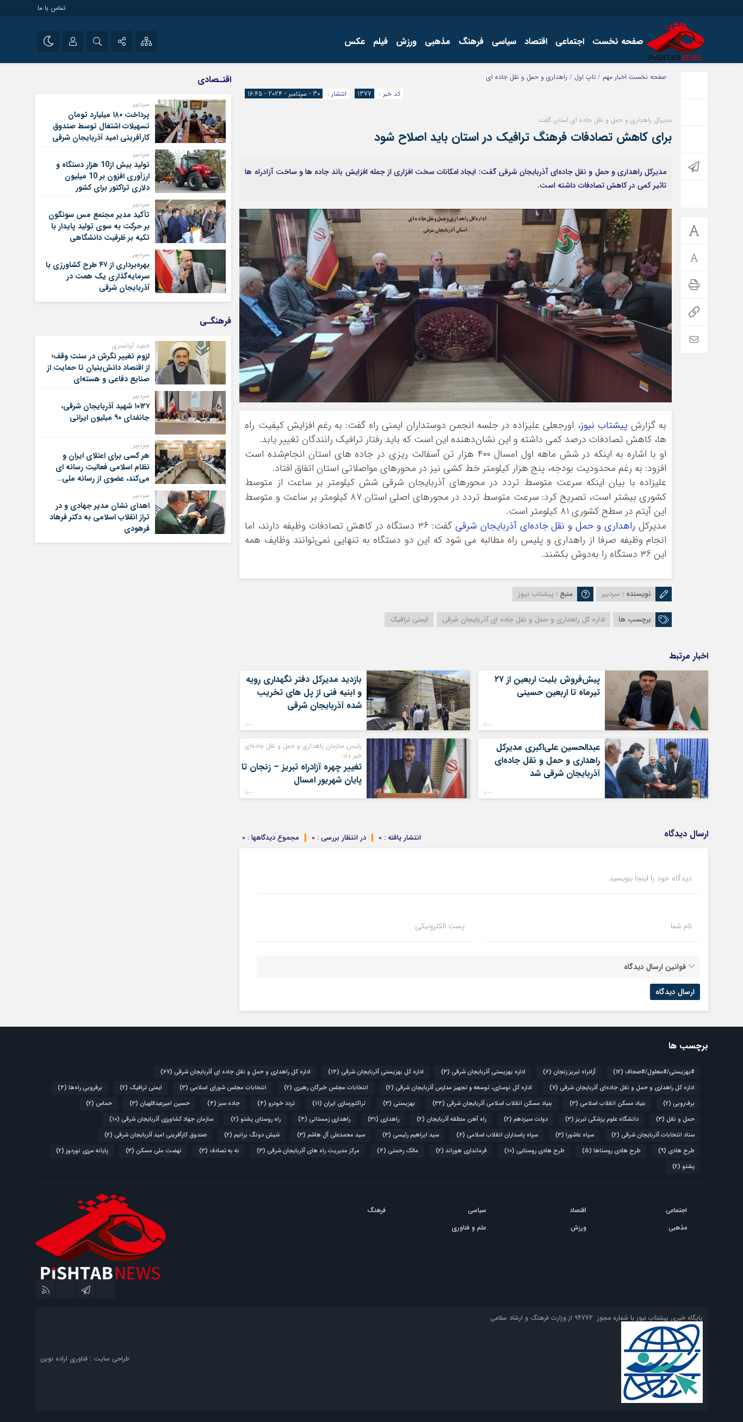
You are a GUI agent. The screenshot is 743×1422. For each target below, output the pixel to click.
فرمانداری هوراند (461, 1151)
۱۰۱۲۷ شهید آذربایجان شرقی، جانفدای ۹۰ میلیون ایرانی (105, 412)
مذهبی (437, 41)
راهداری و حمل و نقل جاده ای (526, 77)
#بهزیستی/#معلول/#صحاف (654, 1072)
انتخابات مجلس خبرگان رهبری (326, 1087)
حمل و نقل (675, 1119)
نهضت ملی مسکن (154, 1151)
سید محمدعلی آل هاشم (331, 1135)
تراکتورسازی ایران (339, 1103)
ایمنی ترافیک (409, 619)
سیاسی (504, 41)
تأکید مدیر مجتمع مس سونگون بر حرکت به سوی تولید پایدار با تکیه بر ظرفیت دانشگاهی (99, 226)
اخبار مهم (615, 77)
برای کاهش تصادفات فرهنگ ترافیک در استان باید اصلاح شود (523, 137)
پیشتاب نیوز (604, 425)
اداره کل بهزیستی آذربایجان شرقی (376, 1072)
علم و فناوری (468, 1227)
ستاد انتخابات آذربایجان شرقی (653, 1135)
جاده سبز (223, 1103)
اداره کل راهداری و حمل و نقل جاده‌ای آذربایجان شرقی (622, 1087)
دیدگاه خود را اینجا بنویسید (650, 878)
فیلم (380, 41)
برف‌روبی (679, 1103)
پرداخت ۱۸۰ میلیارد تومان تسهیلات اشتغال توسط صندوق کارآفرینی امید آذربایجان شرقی (100, 126)
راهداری (383, 1119)
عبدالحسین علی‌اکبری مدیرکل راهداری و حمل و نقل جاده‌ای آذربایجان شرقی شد (547, 760)
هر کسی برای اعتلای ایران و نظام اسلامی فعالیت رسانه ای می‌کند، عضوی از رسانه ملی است (102, 473)
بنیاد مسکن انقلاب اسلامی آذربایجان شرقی (492, 1103)
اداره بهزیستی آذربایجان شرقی (483, 1072)
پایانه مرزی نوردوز (82, 1151)
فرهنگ (471, 41)
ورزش (406, 41)
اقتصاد (535, 41)
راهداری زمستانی (324, 1119)
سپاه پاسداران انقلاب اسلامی (497, 1135)
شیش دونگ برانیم (252, 1135)
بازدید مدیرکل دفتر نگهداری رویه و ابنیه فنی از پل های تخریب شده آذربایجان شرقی (304, 692)
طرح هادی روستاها (611, 1151)
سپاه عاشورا (574, 1135)
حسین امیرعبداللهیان (159, 1103)
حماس (99, 1103)
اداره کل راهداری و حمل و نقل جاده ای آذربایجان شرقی (523, 619)
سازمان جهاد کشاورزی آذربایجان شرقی (161, 1119)
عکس (354, 41)
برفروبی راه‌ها (80, 1087)
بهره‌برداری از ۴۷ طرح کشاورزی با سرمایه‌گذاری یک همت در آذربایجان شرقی (98, 276)
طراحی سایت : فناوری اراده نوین (84, 1358)
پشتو (683, 1166)
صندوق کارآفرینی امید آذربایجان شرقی (155, 1135)
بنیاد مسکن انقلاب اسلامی (607, 1103)
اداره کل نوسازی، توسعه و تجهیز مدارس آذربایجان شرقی (459, 1087)
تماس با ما (51, 8)
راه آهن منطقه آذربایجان (451, 1119)
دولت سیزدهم (526, 1119)
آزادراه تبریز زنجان (569, 1072)
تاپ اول (585, 77)
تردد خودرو (276, 1103)
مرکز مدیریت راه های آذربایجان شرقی (308, 1151)
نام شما (681, 926)
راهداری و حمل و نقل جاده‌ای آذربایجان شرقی (545, 526)
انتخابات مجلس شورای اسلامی (223, 1087)
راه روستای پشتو (256, 1119)
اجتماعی (569, 41)
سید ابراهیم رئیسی (410, 1135)
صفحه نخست (617, 41)
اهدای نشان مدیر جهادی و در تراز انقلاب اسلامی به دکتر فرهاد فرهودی (99, 517)
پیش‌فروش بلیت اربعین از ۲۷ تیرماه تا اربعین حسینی (547, 686)
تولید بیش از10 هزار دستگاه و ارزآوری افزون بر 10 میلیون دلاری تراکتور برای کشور (103, 176)
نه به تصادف (219, 1151)
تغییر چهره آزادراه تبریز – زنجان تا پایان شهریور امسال (302, 773)
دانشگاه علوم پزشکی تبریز (602, 1119)
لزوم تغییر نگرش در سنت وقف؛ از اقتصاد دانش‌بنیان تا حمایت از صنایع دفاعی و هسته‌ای (98, 367)
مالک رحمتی (397, 1151)
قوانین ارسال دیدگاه (655, 967)
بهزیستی (399, 1103)
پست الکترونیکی (440, 926)
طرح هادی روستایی (534, 1151)
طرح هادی (676, 1151)
